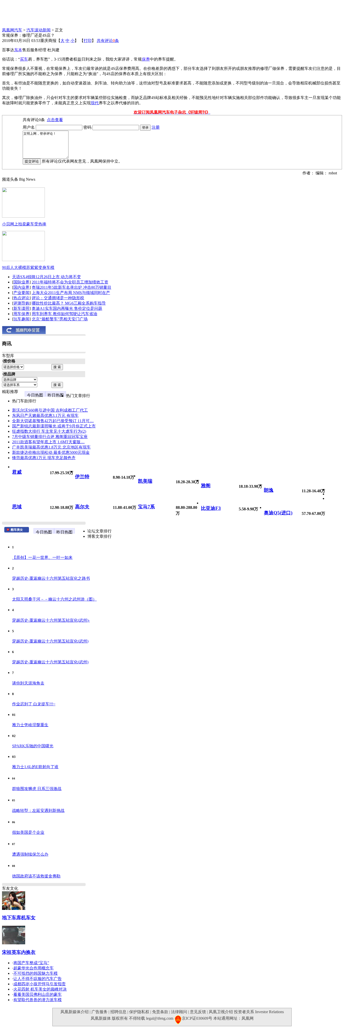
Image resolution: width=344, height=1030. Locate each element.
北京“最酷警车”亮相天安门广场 (60, 319)
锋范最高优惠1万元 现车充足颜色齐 (44, 458)
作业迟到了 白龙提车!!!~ (33, 704)
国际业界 (21, 282)
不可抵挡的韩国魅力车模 (35, 973)
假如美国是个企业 (28, 832)
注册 (156, 127)
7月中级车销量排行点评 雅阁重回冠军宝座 (50, 436)
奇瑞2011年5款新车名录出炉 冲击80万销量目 (71, 287)
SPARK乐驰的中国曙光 (32, 746)
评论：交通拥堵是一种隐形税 (58, 298)
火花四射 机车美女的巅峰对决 (40, 989)
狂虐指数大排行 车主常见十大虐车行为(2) (49, 431)
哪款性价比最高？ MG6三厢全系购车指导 (69, 303)
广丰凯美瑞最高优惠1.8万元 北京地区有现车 (51, 447)
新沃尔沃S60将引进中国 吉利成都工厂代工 (50, 410)
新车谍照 (21, 308)
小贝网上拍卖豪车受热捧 (24, 224)
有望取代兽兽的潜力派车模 (37, 1000)
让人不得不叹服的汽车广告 (37, 978)
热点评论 (21, 298)
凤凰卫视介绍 (221, 1012)
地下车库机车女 (19, 917)
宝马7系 (146, 506)
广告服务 (99, 1012)
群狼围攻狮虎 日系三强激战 (36, 789)
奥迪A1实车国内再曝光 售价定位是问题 (67, 308)
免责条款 (160, 1012)
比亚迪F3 (211, 508)
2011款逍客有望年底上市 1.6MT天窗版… (48, 442)
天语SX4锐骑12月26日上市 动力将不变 (46, 277)
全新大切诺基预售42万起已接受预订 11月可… (53, 421)
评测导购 (21, 303)
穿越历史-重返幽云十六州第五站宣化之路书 (51, 578)
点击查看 (55, 120)
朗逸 (268, 490)
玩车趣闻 (21, 319)
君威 (17, 472)
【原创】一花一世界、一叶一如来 (42, 557)
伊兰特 (82, 476)
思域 (17, 506)
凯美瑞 (145, 481)
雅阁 (206, 485)
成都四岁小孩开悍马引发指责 (39, 984)
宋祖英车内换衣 (19, 952)
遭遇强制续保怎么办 (30, 854)
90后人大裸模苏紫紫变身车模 (28, 267)
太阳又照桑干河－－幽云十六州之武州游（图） (54, 599)
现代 (95, 103)
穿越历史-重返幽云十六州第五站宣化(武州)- (51, 620)
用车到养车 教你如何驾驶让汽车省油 (64, 314)
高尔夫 (82, 506)
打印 (88, 40)
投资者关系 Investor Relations (259, 1012)
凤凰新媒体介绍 (74, 1012)
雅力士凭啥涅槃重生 (30, 725)
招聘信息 (118, 1012)
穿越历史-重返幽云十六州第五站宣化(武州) (50, 641)
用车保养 (21, 314)
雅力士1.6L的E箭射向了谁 (35, 767)
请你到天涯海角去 (28, 683)
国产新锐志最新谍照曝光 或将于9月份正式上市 (54, 426)
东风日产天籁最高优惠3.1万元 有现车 (45, 415)
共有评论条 (108, 40)
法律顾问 (179, 1012)
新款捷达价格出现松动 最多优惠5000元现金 (51, 452)
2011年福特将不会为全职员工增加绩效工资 (70, 282)
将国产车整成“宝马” (31, 963)
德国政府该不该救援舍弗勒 (36, 876)
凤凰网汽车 (12, 30)
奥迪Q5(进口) (278, 512)
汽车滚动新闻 (38, 30)
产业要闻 (21, 292)
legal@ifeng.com (159, 1018)
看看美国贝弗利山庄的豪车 (37, 994)
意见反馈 (198, 1012)
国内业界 (21, 287)
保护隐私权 (139, 1012)
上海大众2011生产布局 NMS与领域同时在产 (71, 292)
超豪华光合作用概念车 (33, 968)
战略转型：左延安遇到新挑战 (38, 810)
